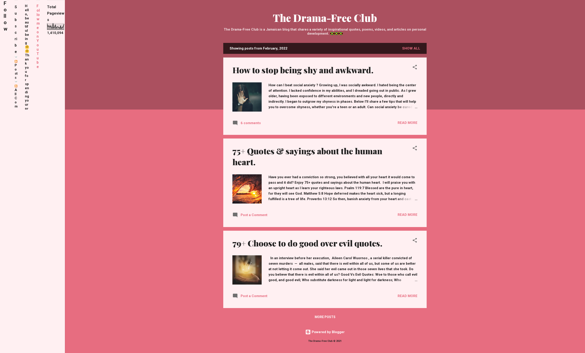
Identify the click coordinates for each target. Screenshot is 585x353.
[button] (414, 67)
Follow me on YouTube (38, 36)
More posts (325, 317)
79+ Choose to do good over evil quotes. (307, 243)
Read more (407, 123)
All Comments (16, 106)
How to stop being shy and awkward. (302, 69)
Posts (16, 71)
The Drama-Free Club (325, 17)
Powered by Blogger (328, 332)
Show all (411, 48)
